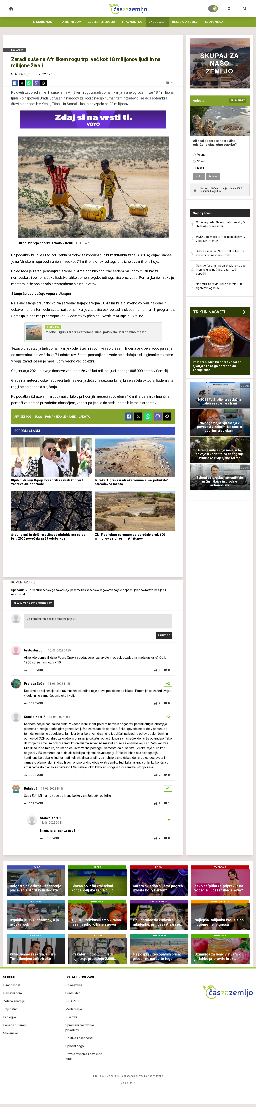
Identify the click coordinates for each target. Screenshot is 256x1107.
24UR (23, 74)
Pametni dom (70, 22)
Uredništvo (72, 993)
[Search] (245, 8)
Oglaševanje (73, 985)
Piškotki (71, 1017)
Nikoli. (200, 168)
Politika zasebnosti (79, 1038)
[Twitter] (22, 83)
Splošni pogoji (75, 1046)
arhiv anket (238, 100)
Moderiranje (73, 1009)
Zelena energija (101, 22)
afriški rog (22, 416)
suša (38, 416)
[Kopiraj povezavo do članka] (43, 83)
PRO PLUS (73, 1001)
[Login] (229, 8)
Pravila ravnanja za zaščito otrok (83, 1056)
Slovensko (214, 22)
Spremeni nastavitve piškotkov (79, 1027)
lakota (84, 416)
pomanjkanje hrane (60, 416)
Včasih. (201, 161)
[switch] (213, 8)
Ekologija (157, 22)
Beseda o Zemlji (185, 22)
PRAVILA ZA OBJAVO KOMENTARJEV (33, 603)
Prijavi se (164, 635)
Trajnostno (132, 22)
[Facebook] (15, 83)
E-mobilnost (43, 22)
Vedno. (201, 154)
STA (14, 74)
